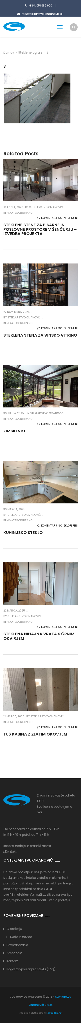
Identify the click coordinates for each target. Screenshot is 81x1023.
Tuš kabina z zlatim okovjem (35, 734)
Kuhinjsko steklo (23, 532)
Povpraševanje (17, 945)
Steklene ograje (30, 52)
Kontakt (11, 851)
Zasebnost (14, 953)
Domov (8, 52)
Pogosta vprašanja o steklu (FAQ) (31, 969)
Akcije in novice (21, 937)
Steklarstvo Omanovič (46, 207)
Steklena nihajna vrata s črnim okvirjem (38, 636)
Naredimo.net (54, 1012)
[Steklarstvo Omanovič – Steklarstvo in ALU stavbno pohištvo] (21, 26)
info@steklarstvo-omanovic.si (42, 14)
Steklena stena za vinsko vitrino (40, 335)
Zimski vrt (14, 431)
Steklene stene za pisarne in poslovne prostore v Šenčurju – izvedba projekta (40, 229)
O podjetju (14, 929)
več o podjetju (59, 900)
